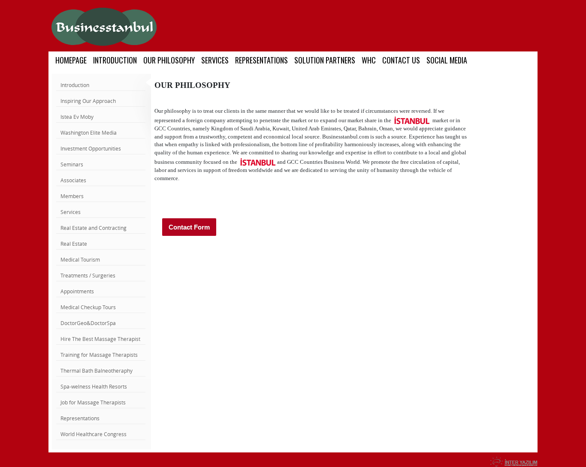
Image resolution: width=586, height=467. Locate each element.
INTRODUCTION (115, 60)
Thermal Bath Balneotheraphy (96, 370)
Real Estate (73, 243)
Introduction (74, 84)
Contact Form (189, 227)
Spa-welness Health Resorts (93, 386)
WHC (369, 60)
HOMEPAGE (71, 60)
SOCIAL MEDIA (446, 60)
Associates (73, 180)
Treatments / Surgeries (87, 275)
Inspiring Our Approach (88, 100)
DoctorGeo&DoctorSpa (88, 322)
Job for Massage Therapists (93, 402)
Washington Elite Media (88, 132)
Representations (80, 418)
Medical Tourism (80, 259)
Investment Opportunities (90, 148)
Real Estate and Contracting (93, 227)
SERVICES (215, 60)
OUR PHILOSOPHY (169, 60)
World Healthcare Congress (93, 434)
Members (72, 196)
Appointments (77, 291)
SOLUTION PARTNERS (324, 60)
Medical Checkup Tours (88, 307)
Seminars (71, 164)
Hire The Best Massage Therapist (100, 338)
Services (70, 211)
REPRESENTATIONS (261, 60)
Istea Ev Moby (77, 116)
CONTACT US (401, 60)
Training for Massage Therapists (99, 354)
